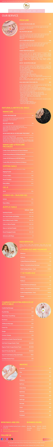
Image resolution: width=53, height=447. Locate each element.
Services (23, 11)
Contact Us (40, 11)
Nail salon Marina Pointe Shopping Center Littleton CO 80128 (31, 445)
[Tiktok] (12, 439)
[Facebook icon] (2, 439)
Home (10, 11)
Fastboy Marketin (32, 442)
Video (34, 11)
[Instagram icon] (7, 439)
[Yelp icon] (9, 439)
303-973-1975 (47, 439)
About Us (16, 11)
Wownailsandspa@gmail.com (10, 431)
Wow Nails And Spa (13, 445)
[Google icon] (4, 439)
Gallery (29, 11)
